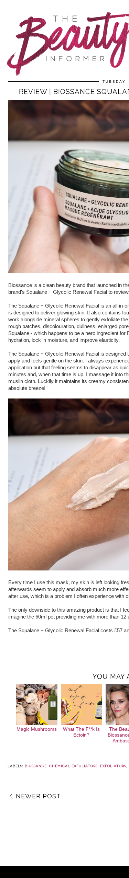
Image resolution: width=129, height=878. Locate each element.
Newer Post (38, 796)
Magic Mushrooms (37, 729)
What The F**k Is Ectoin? (81, 732)
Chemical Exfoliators (73, 766)
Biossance (36, 766)
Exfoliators (113, 766)
